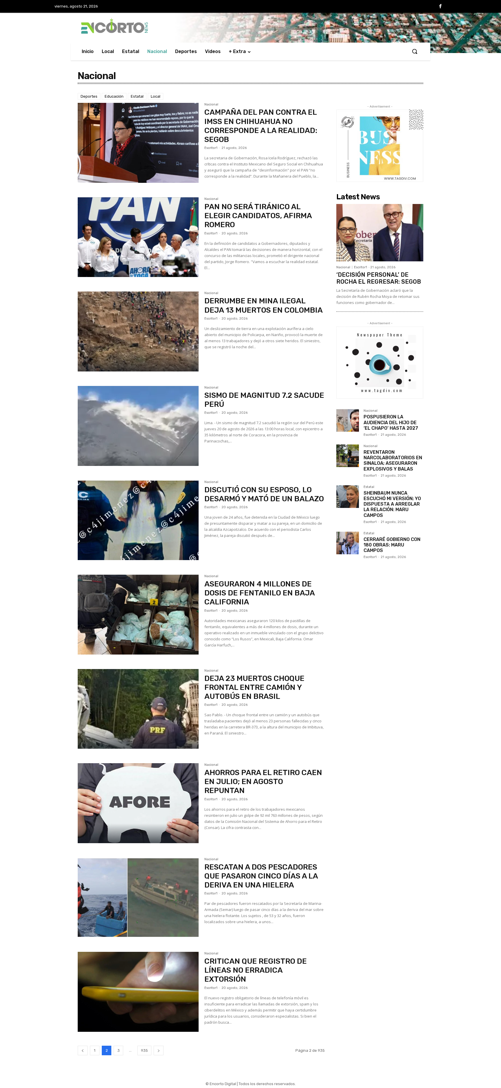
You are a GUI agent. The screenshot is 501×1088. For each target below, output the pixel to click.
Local (155, 96)
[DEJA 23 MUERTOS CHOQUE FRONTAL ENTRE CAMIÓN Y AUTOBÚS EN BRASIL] (138, 709)
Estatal (137, 96)
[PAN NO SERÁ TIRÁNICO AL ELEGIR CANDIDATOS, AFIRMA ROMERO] (138, 237)
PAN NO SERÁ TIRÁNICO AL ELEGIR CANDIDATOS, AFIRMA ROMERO (258, 215)
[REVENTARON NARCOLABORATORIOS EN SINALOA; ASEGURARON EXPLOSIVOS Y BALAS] (347, 455)
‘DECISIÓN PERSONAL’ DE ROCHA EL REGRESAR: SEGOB (378, 278)
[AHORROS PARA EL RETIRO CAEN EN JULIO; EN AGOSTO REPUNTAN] (138, 803)
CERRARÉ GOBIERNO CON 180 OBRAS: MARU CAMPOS (392, 545)
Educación (114, 96)
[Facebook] (440, 7)
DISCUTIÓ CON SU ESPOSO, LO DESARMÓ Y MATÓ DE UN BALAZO (264, 494)
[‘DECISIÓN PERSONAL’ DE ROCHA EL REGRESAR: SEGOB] (379, 232)
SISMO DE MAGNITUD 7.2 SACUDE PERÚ (264, 400)
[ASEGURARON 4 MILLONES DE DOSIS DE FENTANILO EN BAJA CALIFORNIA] (138, 615)
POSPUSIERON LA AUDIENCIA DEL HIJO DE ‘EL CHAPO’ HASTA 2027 (391, 422)
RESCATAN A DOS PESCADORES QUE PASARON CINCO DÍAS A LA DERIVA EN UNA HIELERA (261, 876)
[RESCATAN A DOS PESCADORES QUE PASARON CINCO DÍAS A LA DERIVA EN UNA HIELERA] (138, 898)
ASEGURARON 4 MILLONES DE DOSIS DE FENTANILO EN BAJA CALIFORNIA (259, 592)
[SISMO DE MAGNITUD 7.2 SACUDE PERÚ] (138, 426)
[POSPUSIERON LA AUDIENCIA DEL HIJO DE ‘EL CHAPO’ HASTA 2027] (347, 420)
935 (144, 1050)
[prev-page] (83, 1050)
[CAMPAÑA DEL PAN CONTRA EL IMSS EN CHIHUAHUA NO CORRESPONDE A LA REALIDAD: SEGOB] (138, 143)
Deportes (89, 96)
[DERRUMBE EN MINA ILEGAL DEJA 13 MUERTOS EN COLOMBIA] (138, 331)
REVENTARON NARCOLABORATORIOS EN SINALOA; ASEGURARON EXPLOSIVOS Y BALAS (393, 460)
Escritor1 (210, 148)
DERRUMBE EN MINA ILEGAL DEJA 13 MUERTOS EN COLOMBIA (263, 305)
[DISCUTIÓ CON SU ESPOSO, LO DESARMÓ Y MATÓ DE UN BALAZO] (138, 520)
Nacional (211, 104)
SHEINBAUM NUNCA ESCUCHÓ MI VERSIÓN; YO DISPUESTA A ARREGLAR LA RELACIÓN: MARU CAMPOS (392, 504)
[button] (414, 51)
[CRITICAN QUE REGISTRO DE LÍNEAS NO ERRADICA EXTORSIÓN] (138, 992)
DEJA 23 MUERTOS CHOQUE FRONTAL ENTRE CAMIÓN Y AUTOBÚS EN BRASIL (254, 687)
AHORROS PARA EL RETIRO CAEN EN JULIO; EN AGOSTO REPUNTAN (263, 781)
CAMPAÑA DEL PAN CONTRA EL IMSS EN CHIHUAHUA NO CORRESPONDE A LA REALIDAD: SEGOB (260, 126)
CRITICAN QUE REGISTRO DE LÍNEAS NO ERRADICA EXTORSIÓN (255, 970)
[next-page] (159, 1050)
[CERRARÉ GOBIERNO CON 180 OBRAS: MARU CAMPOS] (347, 543)
